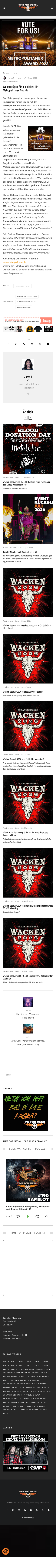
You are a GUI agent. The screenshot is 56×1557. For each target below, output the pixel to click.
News (19, 78)
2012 (6, 1362)
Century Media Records (17, 1373)
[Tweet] (15, 344)
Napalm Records (13, 1395)
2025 (6, 1369)
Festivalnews (8, 477)
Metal (7, 1391)
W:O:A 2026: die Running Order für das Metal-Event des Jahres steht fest (25, 833)
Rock (7, 1406)
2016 (30, 1362)
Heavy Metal (39, 1384)
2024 (46, 1365)
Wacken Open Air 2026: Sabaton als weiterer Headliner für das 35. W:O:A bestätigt (28, 907)
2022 (30, 1365)
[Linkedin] (25, 1510)
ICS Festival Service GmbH (27, 296)
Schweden (18, 1406)
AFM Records (27, 1369)
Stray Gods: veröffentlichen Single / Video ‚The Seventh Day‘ (28, 1041)
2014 (14, 1362)
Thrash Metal (11, 1410)
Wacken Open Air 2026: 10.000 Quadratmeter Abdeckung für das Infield (28, 977)
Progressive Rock (37, 1402)
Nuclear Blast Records (17, 1399)
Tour (44, 1410)
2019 (6, 1365)
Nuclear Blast (33, 1395)
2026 (14, 1369)
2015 (22, 1362)
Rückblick (13, 547)
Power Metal (40, 1399)
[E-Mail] (32, 344)
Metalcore (45, 1391)
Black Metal (43, 1369)
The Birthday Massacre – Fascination (28, 1014)
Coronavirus (40, 1373)
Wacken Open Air (24, 307)
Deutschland (28, 1376)
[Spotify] (31, 1510)
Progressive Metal (14, 1402)
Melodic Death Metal (38, 1387)
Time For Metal (30, 1410)
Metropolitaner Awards (27, 302)
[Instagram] (19, 1510)
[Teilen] (8, 344)
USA (6, 1413)
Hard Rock (24, 1384)
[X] (13, 1510)
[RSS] (37, 1510)
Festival (8, 1380)
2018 (46, 1362)
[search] (49, 1074)
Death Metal (10, 1376)
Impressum (33, 1503)
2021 (22, 1365)
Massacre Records (14, 1387)
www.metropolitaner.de (14, 262)
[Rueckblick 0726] (28, 519)
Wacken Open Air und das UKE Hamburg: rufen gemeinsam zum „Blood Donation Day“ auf (26, 483)
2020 (14, 1365)
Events (5, 547)
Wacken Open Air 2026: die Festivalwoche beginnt (23, 691)
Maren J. (10, 78)
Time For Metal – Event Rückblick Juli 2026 (20, 552)
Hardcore (9, 1384)
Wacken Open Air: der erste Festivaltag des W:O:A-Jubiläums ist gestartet (27, 626)
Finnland (21, 1380)
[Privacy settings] (5, 1551)
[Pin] (24, 344)
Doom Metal (44, 1376)
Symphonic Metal (36, 1406)
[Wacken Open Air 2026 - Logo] (28, 592)
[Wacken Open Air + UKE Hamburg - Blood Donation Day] (28, 449)
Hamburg (34, 1380)
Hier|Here (25, 1335)
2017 (38, 1362)
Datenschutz (44, 1503)
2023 (38, 1365)
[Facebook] (7, 1510)
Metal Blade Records (25, 1391)
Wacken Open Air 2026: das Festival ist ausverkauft (23, 759)
